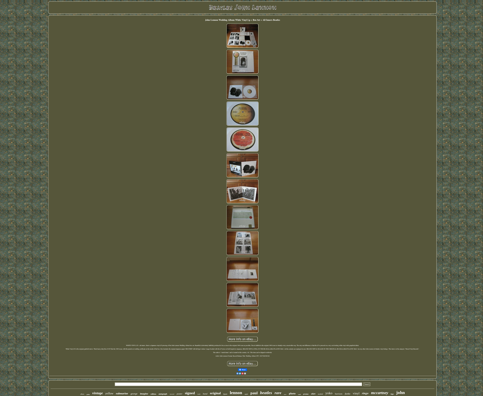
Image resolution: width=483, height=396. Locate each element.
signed (190, 393)
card (299, 394)
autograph (163, 394)
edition (153, 394)
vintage (97, 393)
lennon (236, 392)
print (88, 394)
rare (278, 393)
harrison (338, 394)
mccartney (379, 392)
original (215, 393)
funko (347, 393)
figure (225, 394)
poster (179, 393)
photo (292, 393)
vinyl (356, 393)
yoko (328, 393)
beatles (266, 392)
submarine (122, 393)
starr (285, 394)
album (82, 394)
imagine (144, 393)
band (205, 394)
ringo (365, 393)
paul (254, 393)
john (400, 392)
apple (246, 394)
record (172, 394)
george (134, 393)
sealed (320, 393)
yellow (109, 393)
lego (392, 394)
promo (306, 394)
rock (198, 394)
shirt (313, 393)
